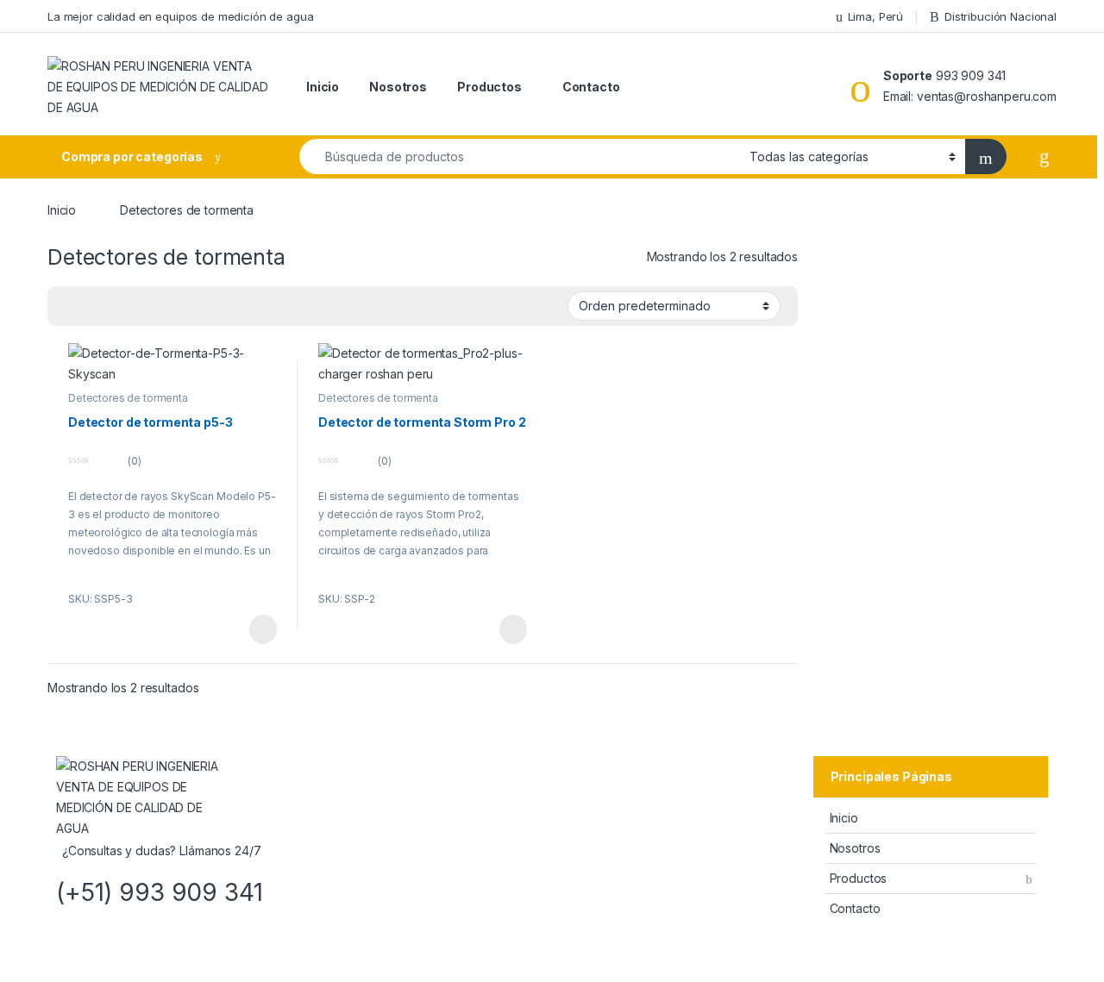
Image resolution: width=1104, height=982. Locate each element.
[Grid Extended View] (71, 307)
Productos (489, 86)
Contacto (591, 86)
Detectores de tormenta (128, 397)
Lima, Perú (875, 16)
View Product (255, 629)
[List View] (96, 307)
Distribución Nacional (1000, 16)
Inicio (322, 86)
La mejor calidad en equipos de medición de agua (180, 16)
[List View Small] (121, 307)
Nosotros (398, 86)
